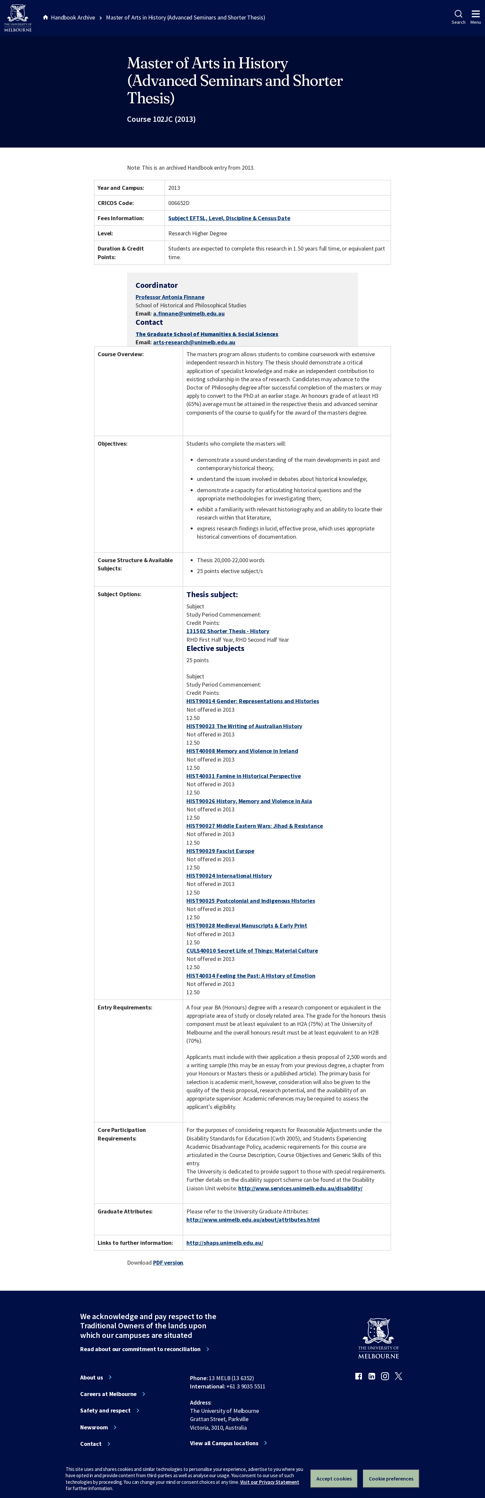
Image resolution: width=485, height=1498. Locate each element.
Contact (91, 1443)
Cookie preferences (391, 1478)
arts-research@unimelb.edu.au (194, 342)
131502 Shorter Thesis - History (227, 631)
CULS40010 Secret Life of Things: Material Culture (252, 950)
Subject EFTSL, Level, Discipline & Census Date (229, 218)
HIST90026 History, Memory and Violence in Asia (249, 801)
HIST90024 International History (229, 875)
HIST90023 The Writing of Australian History (244, 726)
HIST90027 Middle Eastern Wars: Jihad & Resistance (254, 826)
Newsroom (94, 1427)
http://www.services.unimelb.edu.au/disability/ (300, 1188)
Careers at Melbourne (108, 1394)
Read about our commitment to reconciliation (140, 1349)
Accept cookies (334, 1478)
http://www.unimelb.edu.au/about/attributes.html (253, 1219)
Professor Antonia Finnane (170, 297)
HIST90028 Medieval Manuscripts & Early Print (246, 925)
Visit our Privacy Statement (269, 1482)
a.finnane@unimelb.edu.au (189, 313)
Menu (475, 22)
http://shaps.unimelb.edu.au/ (224, 1242)
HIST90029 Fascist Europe (220, 851)
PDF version (168, 1262)
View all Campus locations (224, 1443)
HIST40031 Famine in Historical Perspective (243, 776)
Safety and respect (105, 1410)
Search (458, 22)
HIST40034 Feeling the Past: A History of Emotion (250, 975)
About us (91, 1377)
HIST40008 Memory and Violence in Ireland (242, 751)
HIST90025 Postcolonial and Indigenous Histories (250, 900)
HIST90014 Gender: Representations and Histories (252, 701)
